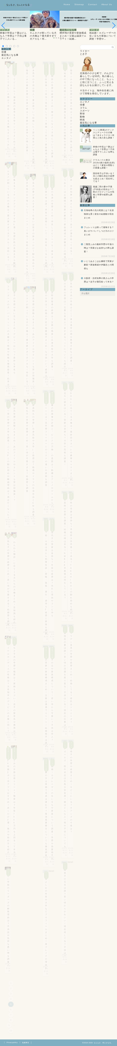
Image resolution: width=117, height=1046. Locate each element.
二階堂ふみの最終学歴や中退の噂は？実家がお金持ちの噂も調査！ (99, 248)
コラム (83, 107)
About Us (106, 4)
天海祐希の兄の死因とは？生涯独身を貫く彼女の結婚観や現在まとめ (99, 214)
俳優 (3, 52)
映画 (82, 119)
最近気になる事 (9, 55)
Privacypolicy (12, 1042)
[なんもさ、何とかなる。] (18, 10)
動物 (82, 116)
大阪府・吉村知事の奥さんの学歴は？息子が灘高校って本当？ (99, 280)
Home (67, 4)
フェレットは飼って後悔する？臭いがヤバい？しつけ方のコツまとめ (99, 231)
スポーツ (85, 110)
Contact (92, 4)
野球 (82, 113)
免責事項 (25, 1042)
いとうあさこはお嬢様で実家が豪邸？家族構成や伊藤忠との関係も (99, 265)
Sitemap (79, 4)
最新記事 (6, 49)
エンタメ (6, 58)
